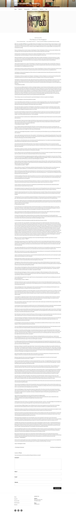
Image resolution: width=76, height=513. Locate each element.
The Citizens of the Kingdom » (55, 447)
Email (16, 476)
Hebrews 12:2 (42, 395)
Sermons (41, 9)
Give (46, 9)
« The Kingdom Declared (19, 447)
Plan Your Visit (26, 9)
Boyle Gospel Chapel (27, 3)
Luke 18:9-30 (42, 41)
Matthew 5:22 (27, 157)
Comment (17, 457)
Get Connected (34, 9)
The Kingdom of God (21, 443)
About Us (20, 9)
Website (16, 482)
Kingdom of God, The (32, 41)
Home (16, 9)
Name (16, 471)
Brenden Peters (22, 41)
